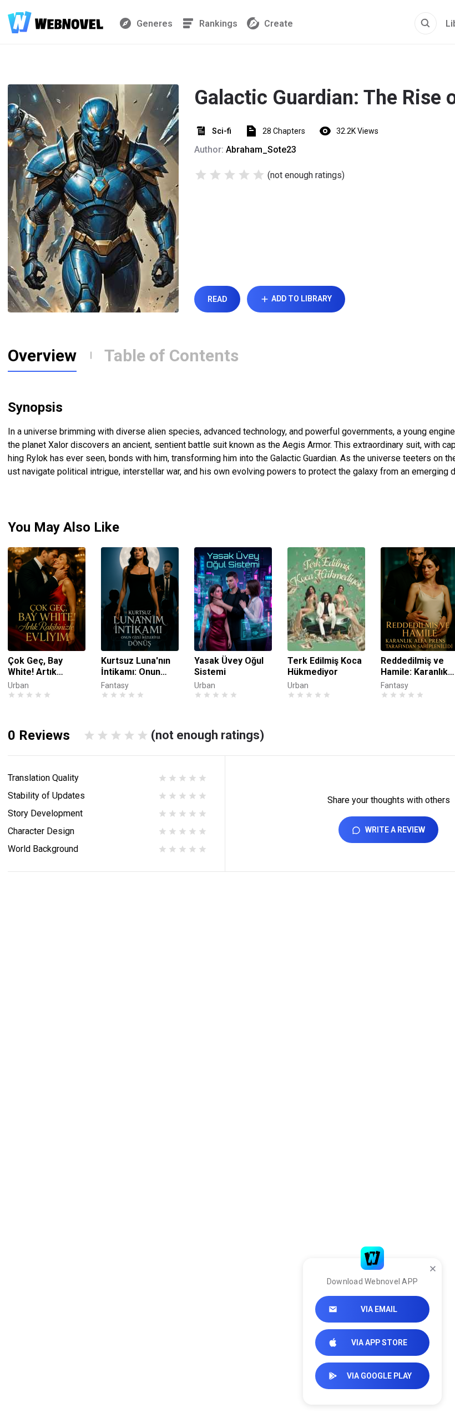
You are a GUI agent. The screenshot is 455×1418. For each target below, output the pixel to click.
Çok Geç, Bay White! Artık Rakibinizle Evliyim (46, 666)
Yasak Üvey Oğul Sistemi (229, 666)
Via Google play (379, 1375)
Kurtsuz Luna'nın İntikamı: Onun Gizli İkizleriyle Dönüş (135, 666)
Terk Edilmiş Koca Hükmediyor (324, 666)
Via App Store (379, 1342)
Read (217, 299)
